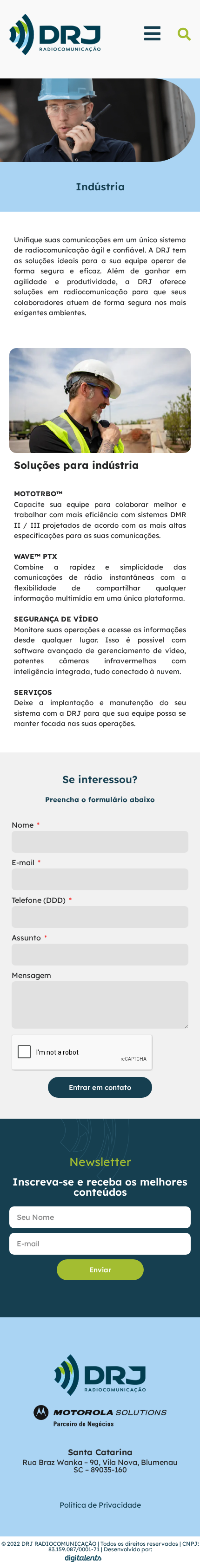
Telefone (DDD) (39, 900)
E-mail (24, 863)
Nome (23, 825)
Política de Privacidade (100, 1505)
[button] (184, 34)
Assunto (27, 938)
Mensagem (31, 976)
